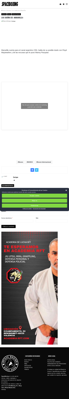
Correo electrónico (6, 218)
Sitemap (3, 389)
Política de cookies (27, 208)
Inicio (4, 10)
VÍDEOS (26, 369)
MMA (25, 363)
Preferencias (34, 205)
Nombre (4, 211)
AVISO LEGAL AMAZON (53, 365)
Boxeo (9, 14)
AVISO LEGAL (51, 360)
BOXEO (30, 162)
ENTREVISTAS (28, 367)
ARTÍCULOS (27, 365)
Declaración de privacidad (39, 208)
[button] (66, 190)
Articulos (8, 10)
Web (37, 218)
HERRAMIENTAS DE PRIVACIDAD (56, 363)
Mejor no (34, 200)
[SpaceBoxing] (9, 4)
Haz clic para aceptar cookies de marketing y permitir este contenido (34, 106)
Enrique (13, 21)
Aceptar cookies (34, 195)
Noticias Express (16, 14)
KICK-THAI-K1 (28, 360)
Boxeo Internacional (44, 162)
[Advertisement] (34, 36)
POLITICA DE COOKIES (53, 362)
